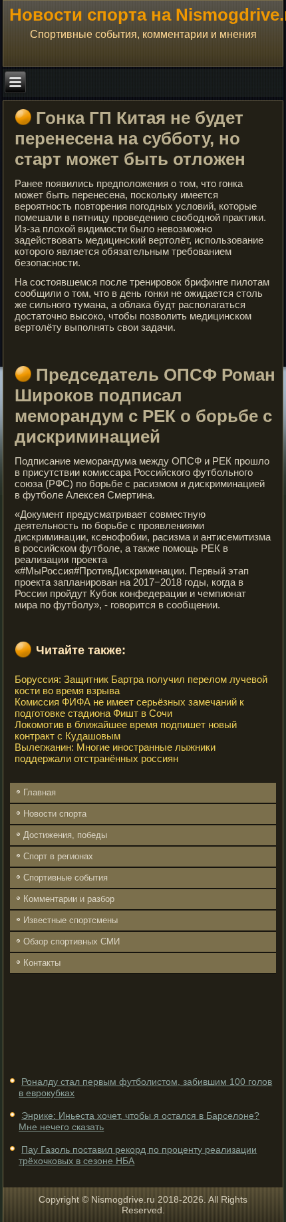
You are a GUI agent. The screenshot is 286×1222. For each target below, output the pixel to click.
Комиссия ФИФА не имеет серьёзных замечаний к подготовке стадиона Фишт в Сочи (129, 707)
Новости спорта (54, 814)
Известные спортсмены (70, 920)
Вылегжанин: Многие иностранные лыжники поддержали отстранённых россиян (115, 752)
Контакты (42, 963)
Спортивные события (65, 878)
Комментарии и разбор (68, 899)
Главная (39, 792)
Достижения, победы (65, 835)
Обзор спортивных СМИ (71, 941)
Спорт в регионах (58, 856)
